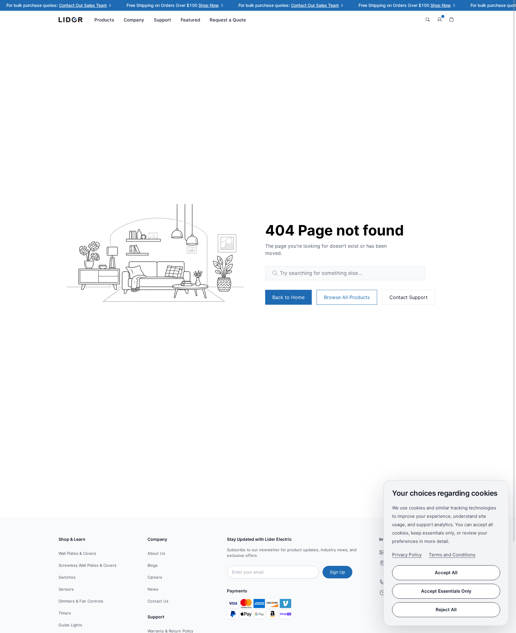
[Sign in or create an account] (440, 20)
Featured (190, 20)
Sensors (66, 589)
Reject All (446, 609)
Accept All (446, 572)
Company (134, 20)
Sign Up (337, 572)
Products (104, 20)
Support (162, 20)
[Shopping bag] (451, 20)
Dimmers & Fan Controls (81, 601)
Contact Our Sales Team (76, 5)
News (153, 589)
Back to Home (288, 297)
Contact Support (408, 297)
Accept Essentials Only (446, 591)
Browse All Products (347, 297)
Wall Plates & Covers (77, 553)
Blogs (153, 565)
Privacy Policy (407, 554)
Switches (67, 577)
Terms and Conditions (452, 554)
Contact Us (158, 601)
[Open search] (428, 20)
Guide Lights (70, 625)
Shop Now (202, 5)
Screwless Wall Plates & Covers (87, 565)
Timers (65, 613)
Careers (155, 577)
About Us (156, 553)
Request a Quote (228, 20)
